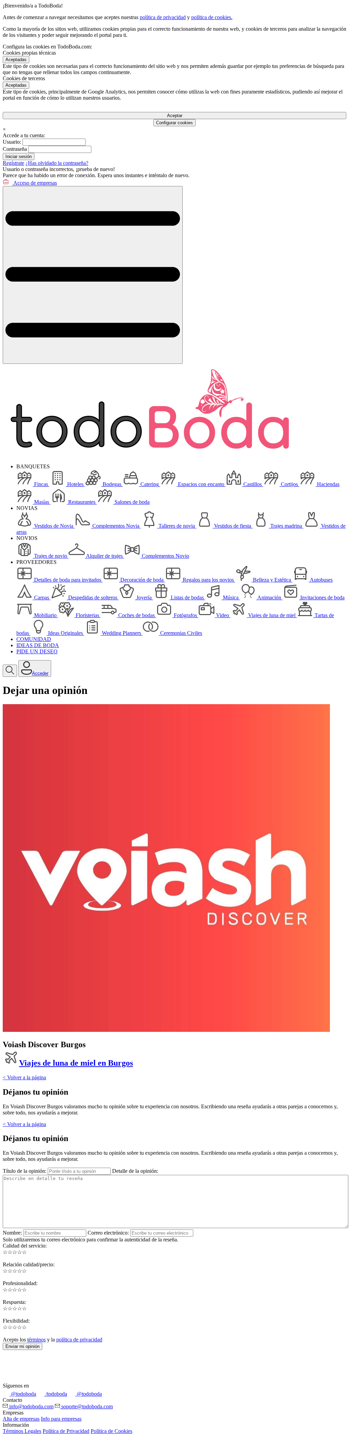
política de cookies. (211, 17)
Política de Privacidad (66, 1431)
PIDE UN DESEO (37, 651)
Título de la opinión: (24, 1171)
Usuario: (12, 142)
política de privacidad (163, 17)
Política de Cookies (111, 1431)
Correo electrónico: (108, 1233)
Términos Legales (22, 1431)
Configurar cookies (174, 122)
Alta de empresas (21, 1419)
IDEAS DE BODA (37, 645)
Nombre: (12, 1233)
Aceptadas (16, 59)
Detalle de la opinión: (135, 1171)
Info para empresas (61, 1419)
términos (36, 1339)
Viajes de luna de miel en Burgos (76, 1062)
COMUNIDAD (33, 639)
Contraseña (15, 149)
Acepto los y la (52, 1339)
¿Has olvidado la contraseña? (57, 163)
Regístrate (13, 163)
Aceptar (174, 115)
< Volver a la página (24, 1077)
